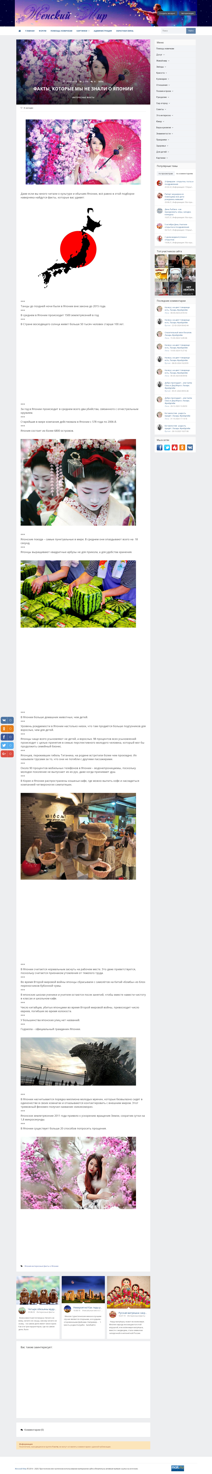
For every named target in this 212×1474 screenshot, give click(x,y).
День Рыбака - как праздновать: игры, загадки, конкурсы (178, 212)
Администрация (103, 31)
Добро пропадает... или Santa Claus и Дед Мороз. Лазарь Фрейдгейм (178, 385)
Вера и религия (163, 127)
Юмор (159, 121)
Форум (42, 31)
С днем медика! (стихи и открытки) (176, 238)
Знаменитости (163, 133)
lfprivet (167, 325)
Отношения (161, 85)
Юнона (158, 294)
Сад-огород (162, 103)
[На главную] (30, 13)
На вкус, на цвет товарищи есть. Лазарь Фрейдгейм (177, 308)
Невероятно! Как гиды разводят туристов (88, 1307)
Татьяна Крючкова (187, 281)
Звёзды (160, 67)
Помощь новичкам (61, 31)
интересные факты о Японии (45, 1266)
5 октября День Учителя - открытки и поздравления (177, 225)
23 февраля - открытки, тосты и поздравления (179, 182)
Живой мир (161, 61)
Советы (160, 109)
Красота (160, 73)
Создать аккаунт (167, 13)
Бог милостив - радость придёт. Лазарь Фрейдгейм (177, 414)
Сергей (158, 280)
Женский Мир (21, 1468)
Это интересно (163, 115)
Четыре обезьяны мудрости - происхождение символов (42, 1309)
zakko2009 (173, 294)
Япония (28, 1266)
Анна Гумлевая (173, 267)
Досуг (159, 55)
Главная (29, 31)
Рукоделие (161, 97)
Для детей (161, 152)
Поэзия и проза (163, 91)
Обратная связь (125, 31)
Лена (157, 266)
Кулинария (161, 79)
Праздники (161, 140)
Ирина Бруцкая (186, 267)
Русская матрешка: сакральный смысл (133, 1312)
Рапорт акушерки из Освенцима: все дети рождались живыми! (174, 197)
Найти (191, 31)
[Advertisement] (83, 368)
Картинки (82, 31)
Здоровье (161, 146)
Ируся (171, 280)
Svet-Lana (187, 294)
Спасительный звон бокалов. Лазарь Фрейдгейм (178, 333)
